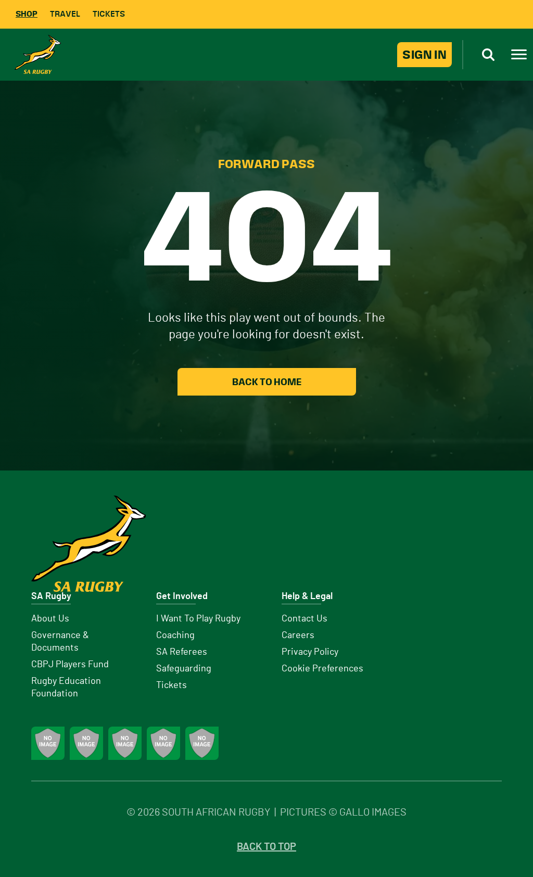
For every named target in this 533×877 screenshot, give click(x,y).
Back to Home (266, 381)
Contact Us (304, 619)
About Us (50, 619)
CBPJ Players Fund (70, 664)
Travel (65, 13)
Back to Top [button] (266, 847)
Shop (26, 13)
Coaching (175, 635)
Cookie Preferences (322, 668)
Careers (298, 635)
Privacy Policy (310, 652)
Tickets (109, 13)
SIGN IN (424, 54)
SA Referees (181, 652)
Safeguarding (183, 668)
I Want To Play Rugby (198, 619)
